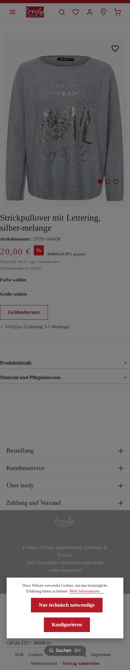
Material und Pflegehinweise (63, 377)
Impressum (101, 654)
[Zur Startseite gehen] (35, 12)
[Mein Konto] (89, 12)
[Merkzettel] (75, 12)
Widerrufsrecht (44, 663)
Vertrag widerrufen (80, 663)
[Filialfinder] (103, 12)
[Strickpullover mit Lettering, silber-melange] (65, 120)
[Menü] (12, 12)
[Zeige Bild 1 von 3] (100, 181)
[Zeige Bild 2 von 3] (107, 181)
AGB (18, 654)
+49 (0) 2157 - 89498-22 (28, 643)
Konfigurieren (67, 624)
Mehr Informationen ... (86, 591)
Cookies (35, 654)
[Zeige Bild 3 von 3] (115, 181)
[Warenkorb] (117, 12)
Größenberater (24, 312)
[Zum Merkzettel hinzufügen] (115, 48)
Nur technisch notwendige (67, 605)
